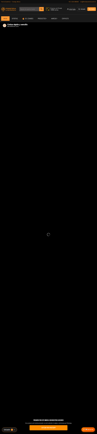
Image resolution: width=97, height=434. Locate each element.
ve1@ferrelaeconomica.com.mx (88, 2)
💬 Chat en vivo (89, 429)
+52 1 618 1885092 (73, 2)
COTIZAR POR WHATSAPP (48, 428)
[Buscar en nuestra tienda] (41, 9)
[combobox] (31, 9)
